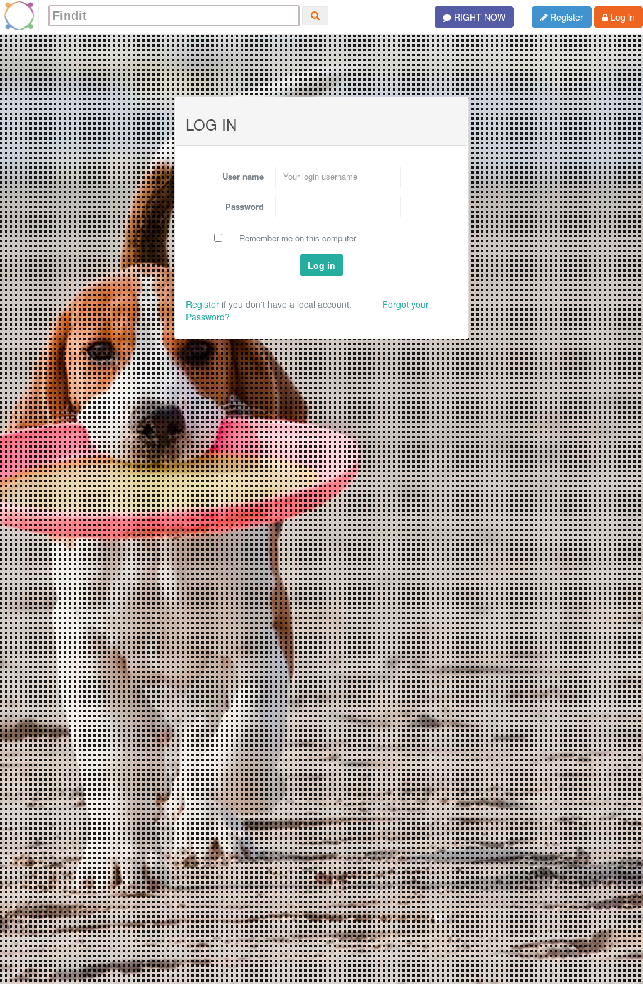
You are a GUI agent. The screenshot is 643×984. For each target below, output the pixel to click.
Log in (621, 17)
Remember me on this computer (297, 238)
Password (244, 206)
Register (565, 17)
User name (243, 176)
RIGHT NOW (478, 17)
